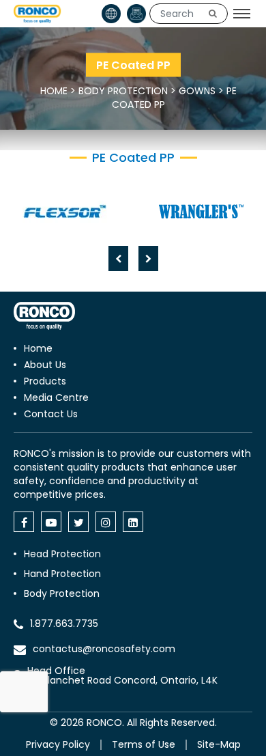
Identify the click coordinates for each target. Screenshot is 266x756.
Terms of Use (143, 744)
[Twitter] (78, 522)
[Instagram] (105, 522)
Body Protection (123, 91)
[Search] (213, 14)
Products (45, 381)
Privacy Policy (58, 744)
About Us (45, 364)
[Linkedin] (133, 522)
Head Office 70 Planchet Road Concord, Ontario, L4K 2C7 (122, 680)
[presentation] (118, 258)
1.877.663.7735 (64, 623)
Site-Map (219, 744)
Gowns (197, 91)
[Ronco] (44, 316)
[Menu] (241, 13)
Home (54, 91)
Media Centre (56, 397)
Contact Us (51, 414)
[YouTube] (51, 522)
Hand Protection (62, 573)
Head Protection (62, 554)
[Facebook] (24, 522)
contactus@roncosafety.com (104, 649)
